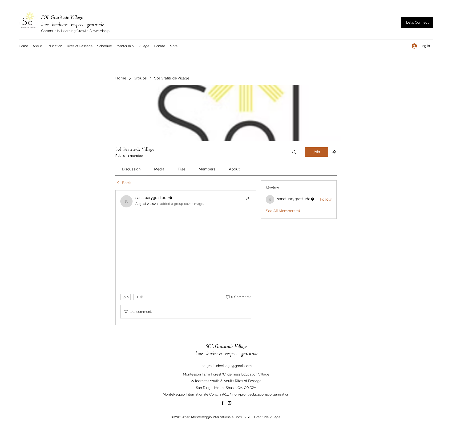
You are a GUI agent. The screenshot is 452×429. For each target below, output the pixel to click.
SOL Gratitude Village (62, 17)
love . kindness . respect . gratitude (72, 24)
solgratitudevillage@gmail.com (227, 366)
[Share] (248, 198)
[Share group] (334, 152)
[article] (185, 257)
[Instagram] (229, 403)
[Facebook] (222, 403)
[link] (131, 169)
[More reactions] (139, 297)
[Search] (294, 152)
